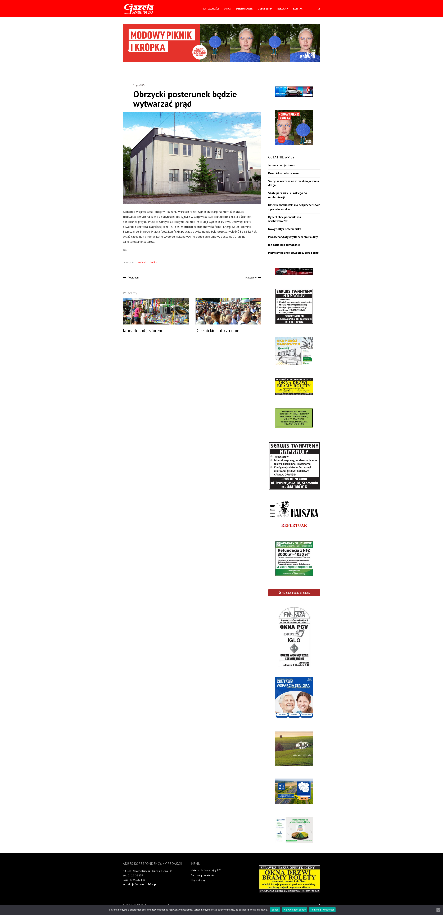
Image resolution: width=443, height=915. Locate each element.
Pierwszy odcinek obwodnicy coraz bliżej (293, 253)
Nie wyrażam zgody (295, 909)
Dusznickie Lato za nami (283, 173)
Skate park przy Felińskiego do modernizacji (287, 195)
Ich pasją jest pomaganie (284, 245)
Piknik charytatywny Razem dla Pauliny (293, 237)
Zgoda (275, 909)
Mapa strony (198, 859)
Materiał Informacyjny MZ (206, 849)
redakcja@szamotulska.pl (139, 863)
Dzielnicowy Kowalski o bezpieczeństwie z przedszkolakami (294, 207)
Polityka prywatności (203, 854)
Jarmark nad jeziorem (281, 165)
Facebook (142, 262)
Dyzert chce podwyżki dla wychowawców (284, 219)
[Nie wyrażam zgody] (438, 910)
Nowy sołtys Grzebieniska (284, 229)
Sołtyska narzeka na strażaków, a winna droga (293, 183)
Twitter (153, 262)
